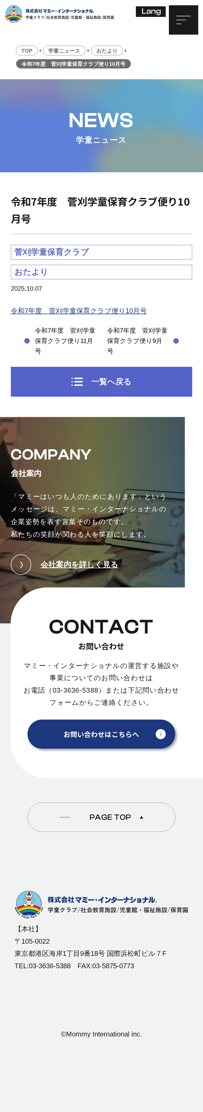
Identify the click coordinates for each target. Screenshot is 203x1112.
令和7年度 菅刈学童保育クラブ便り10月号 (79, 311)
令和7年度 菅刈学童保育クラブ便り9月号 (137, 340)
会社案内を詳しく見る (79, 564)
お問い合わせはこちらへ (101, 734)
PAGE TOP (110, 817)
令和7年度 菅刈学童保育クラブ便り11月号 (65, 340)
